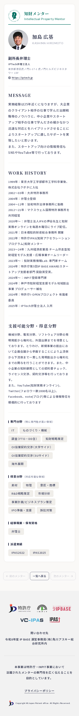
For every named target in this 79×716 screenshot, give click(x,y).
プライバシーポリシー (39, 691)
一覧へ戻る (39, 576)
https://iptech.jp (22, 77)
